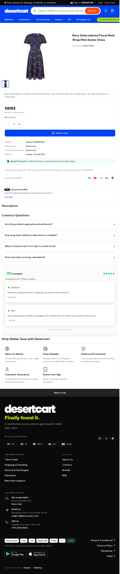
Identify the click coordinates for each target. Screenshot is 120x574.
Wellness (9, 19)
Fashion (58, 19)
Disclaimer (108, 550)
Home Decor (25, 19)
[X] (106, 438)
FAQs (111, 556)
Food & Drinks (43, 19)
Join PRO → (9, 197)
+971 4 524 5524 (19, 527)
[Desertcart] (16, 11)
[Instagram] (99, 438)
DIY (69, 19)
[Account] (106, 10)
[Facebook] (112, 438)
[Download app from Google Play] (15, 554)
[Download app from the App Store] (37, 554)
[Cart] (112, 10)
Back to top (60, 392)
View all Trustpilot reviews (60, 329)
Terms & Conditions (102, 540)
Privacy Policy (106, 545)
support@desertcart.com (25, 516)
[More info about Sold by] (46, 142)
